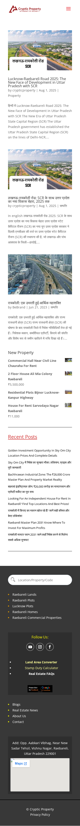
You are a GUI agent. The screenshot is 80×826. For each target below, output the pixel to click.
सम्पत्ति (63, 206)
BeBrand (18, 307)
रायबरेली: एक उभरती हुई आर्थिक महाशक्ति (34, 302)
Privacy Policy (40, 814)
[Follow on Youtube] (30, 647)
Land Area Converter (41, 662)
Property (14, 95)
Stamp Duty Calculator (41, 668)
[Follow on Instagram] (40, 647)
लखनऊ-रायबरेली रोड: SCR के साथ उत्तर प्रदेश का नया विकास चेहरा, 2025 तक (38, 199)
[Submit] (12, 580)
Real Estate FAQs (41, 674)
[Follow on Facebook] (50, 647)
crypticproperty (23, 90)
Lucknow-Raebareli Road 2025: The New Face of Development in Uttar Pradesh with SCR (37, 82)
